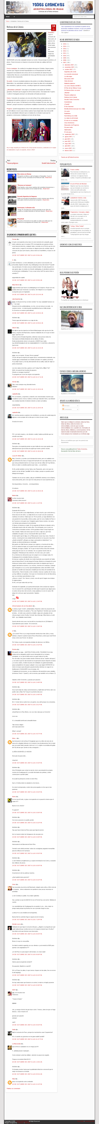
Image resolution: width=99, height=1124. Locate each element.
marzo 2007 (68, 148)
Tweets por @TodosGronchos (70, 157)
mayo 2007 (68, 143)
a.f (13, 631)
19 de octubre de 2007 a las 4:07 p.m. (27, 733)
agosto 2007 (68, 136)
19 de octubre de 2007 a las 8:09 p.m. (27, 954)
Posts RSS (80, 1121)
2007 (64, 62)
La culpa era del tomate (71, 118)
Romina (14, 649)
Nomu (14, 796)
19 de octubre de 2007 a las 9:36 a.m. (27, 255)
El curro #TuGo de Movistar (78, 183)
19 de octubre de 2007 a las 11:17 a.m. (27, 377)
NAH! (14, 990)
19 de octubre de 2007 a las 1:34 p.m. (27, 601)
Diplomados (67, 129)
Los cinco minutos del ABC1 (72, 85)
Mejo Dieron (16, 284)
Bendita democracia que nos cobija (74, 109)
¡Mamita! (66, 92)
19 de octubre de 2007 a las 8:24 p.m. (27, 975)
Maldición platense (69, 83)
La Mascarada (16, 1043)
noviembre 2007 (69, 67)
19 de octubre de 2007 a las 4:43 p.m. (27, 763)
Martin (14, 495)
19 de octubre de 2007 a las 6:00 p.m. (27, 865)
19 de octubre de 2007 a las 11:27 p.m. (27, 1039)
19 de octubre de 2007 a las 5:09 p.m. (27, 812)
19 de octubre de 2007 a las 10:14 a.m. (27, 294)
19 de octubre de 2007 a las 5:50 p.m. (27, 853)
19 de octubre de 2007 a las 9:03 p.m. (27, 1025)
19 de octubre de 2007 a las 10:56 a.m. (27, 323)
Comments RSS (89, 1121)
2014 (64, 46)
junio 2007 (68, 141)
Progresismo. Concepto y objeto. (80, 212)
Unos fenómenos (69, 122)
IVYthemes (20, 1122)
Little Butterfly (16, 299)
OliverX (14, 327)
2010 (64, 55)
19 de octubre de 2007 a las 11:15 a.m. (27, 348)
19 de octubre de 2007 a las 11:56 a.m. (27, 491)
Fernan (14, 239)
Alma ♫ (14, 738)
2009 (64, 58)
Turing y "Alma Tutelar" (77, 226)
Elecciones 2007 (69, 78)
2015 (64, 44)
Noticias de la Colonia (15, 27)
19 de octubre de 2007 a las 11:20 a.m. (27, 389)
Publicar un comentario (13, 1088)
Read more (48, 177)
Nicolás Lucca (16, 924)
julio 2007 (68, 139)
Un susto (67, 111)
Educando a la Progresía (71, 125)
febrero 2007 (69, 150)
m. (13, 260)
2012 (64, 51)
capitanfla (15, 394)
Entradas (67, 405)
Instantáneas (68, 102)
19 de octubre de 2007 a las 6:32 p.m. (27, 880)
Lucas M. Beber (17, 455)
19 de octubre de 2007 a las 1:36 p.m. (27, 626)
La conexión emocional (71, 74)
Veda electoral (68, 81)
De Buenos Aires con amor (72, 90)
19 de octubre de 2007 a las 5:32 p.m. (27, 822)
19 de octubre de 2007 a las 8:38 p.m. (27, 985)
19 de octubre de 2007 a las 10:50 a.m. (27, 313)
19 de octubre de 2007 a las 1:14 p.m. (27, 503)
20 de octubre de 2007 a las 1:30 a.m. (27, 1062)
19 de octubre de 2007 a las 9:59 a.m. (27, 280)
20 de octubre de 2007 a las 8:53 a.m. (27, 1074)
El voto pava (68, 132)
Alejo (13, 1078)
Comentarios (68, 409)
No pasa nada (68, 127)
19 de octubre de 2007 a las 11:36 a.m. (27, 451)
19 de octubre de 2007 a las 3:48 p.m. (27, 694)
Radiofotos (67, 113)
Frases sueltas (74, 169)
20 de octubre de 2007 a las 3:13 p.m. (27, 1084)
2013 (64, 48)
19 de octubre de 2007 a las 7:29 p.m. (27, 919)
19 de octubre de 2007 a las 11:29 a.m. (27, 407)
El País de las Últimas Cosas (72, 88)
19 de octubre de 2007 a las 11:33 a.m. (27, 439)
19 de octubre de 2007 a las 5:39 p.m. (27, 837)
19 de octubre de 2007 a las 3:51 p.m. (27, 704)
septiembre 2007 (70, 134)
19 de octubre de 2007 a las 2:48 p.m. (27, 682)
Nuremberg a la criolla (70, 115)
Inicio (8, 16)
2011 (64, 53)
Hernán (14, 381)
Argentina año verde (70, 71)
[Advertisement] (49, 1107)
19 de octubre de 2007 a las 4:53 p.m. (27, 792)
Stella (14, 1029)
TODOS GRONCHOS (22, 1121)
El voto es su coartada (71, 120)
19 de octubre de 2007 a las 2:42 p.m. (27, 645)
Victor (14, 884)
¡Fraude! (66, 104)
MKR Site (27, 1122)
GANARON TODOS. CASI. (78, 198)
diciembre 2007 (69, 65)
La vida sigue (68, 76)
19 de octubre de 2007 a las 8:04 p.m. (27, 934)
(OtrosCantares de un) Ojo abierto (22, 606)
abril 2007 (68, 146)
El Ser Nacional (68, 106)
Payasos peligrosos (70, 95)
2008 (64, 60)
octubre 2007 (69, 69)
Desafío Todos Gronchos (71, 99)
